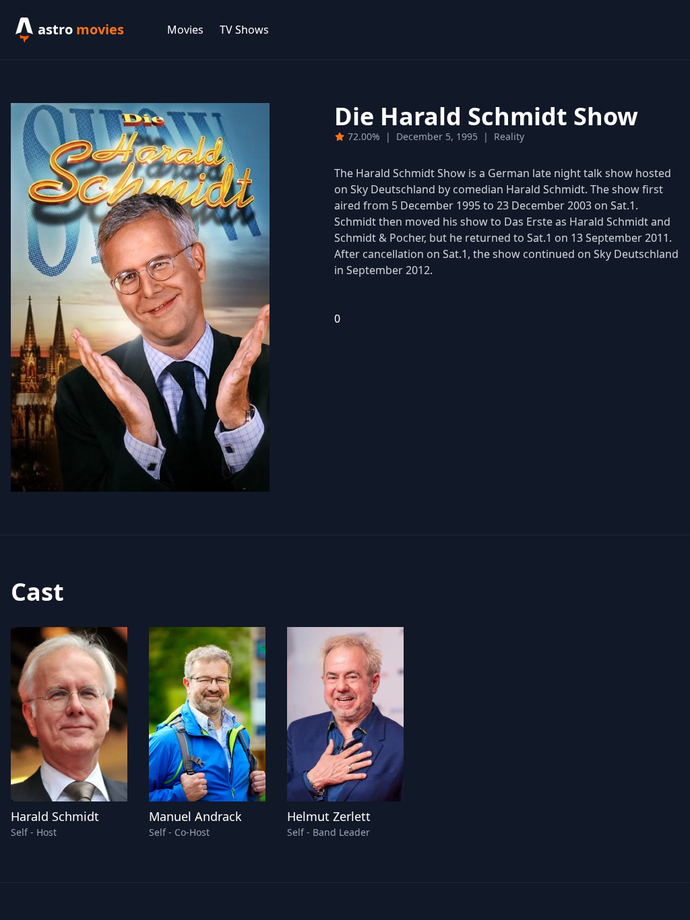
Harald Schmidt (55, 816)
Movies (185, 29)
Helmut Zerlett (329, 816)
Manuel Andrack (195, 816)
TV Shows (244, 29)
